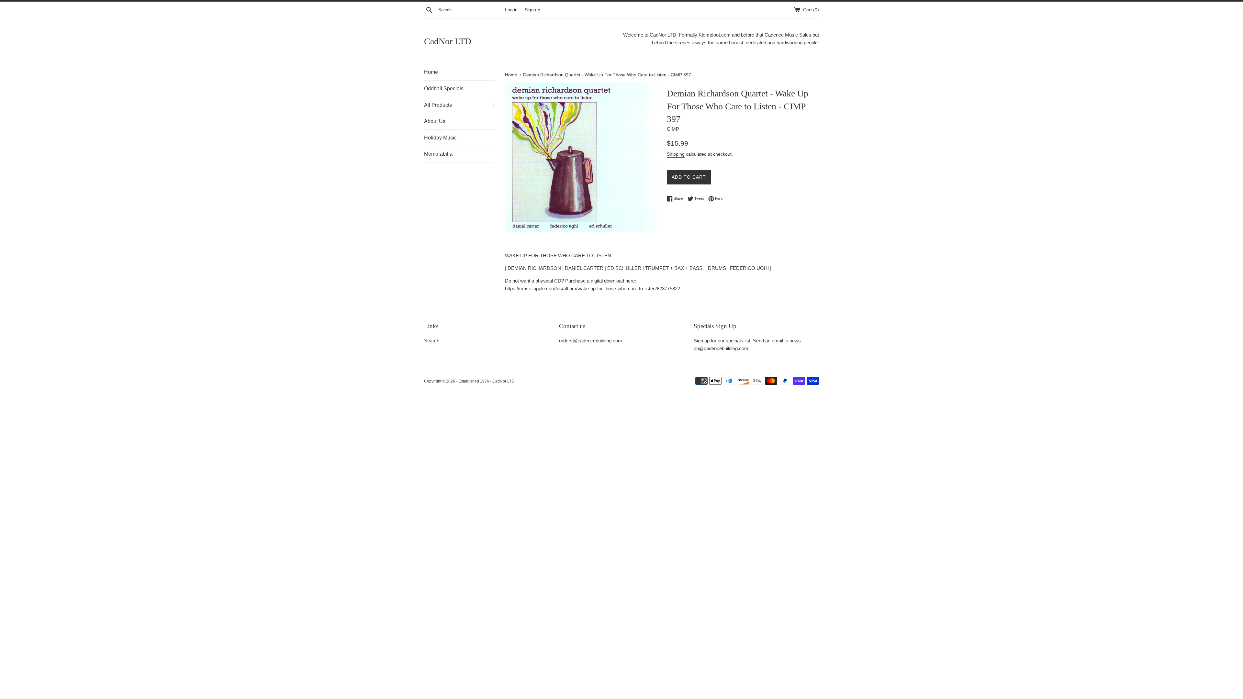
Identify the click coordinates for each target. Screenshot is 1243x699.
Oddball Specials (444, 88)
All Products (459, 105)
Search (431, 340)
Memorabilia (438, 154)
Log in (511, 9)
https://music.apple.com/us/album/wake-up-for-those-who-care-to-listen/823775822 (592, 288)
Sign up (532, 9)
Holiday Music (440, 137)
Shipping (676, 154)
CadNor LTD (447, 41)
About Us (434, 121)
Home (431, 72)
